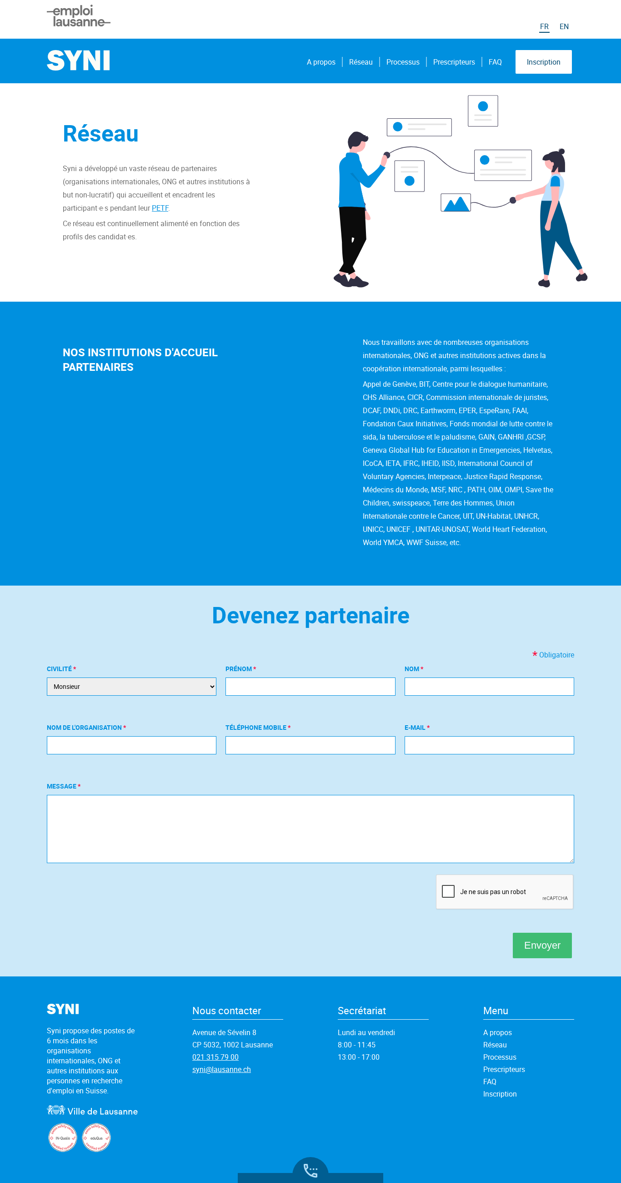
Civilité (60, 668)
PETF (160, 208)
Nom (413, 668)
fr (544, 26)
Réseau (361, 62)
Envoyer (542, 945)
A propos (321, 62)
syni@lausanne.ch (221, 1069)
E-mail (416, 727)
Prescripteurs (454, 62)
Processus (403, 62)
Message (62, 786)
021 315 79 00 (215, 1057)
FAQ (495, 62)
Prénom (239, 668)
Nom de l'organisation (85, 727)
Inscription (544, 62)
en (564, 26)
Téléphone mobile (256, 727)
